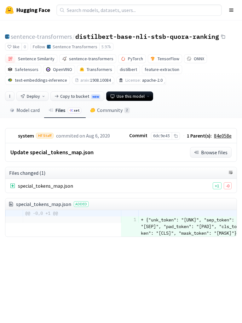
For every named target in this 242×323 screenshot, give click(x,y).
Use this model (131, 96)
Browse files (214, 152)
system (26, 135)
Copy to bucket (79, 96)
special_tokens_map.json (45, 186)
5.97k (106, 47)
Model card (28, 110)
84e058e (223, 135)
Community (112, 110)
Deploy (33, 96)
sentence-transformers (41, 36)
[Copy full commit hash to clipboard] (176, 135)
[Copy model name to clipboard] (223, 36)
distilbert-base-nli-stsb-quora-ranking (147, 36)
